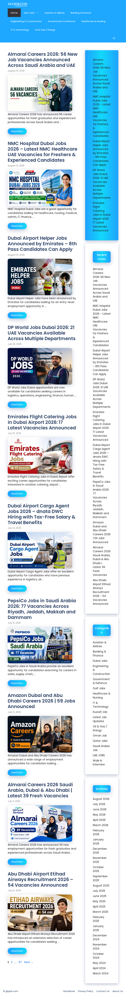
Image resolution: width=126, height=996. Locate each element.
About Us (117, 991)
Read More (17, 131)
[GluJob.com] (18, 4)
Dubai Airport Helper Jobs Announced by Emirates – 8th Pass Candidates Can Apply (42, 244)
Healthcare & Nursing (93, 21)
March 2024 (100, 973)
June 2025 (99, 896)
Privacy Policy (85, 991)
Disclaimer (69, 991)
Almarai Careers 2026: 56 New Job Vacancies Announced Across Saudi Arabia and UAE (42, 60)
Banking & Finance (81, 12)
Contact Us (102, 991)
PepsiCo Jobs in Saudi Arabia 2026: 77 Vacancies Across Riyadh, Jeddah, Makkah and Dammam (42, 609)
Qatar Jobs (100, 741)
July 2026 (99, 804)
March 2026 (100, 825)
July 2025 (99, 891)
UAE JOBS (99, 755)
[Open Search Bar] (114, 38)
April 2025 (99, 906)
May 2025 (99, 901)
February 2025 (98, 919)
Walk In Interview (99, 762)
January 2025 (98, 928)
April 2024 (99, 968)
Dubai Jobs (100, 661)
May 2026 (99, 815)
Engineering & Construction (26, 21)
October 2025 (98, 869)
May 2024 (99, 963)
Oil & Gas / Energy (45, 29)
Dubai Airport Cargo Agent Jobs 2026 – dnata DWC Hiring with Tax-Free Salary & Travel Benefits (41, 514)
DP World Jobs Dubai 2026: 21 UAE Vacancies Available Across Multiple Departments (42, 333)
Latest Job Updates (99, 719)
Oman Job (100, 735)
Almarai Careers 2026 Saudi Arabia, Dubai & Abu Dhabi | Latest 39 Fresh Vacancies (40, 790)
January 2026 (98, 841)
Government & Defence (61, 21)
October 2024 (98, 956)
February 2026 (98, 832)
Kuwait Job (100, 712)
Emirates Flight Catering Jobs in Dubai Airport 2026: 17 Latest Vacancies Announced (42, 422)
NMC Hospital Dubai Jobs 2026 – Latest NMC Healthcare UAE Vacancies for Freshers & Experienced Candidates (42, 151)
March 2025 (100, 912)
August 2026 (101, 799)
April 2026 (99, 820)
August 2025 (101, 885)
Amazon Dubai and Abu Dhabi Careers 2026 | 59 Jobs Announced (41, 701)
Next (28, 962)
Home (14, 12)
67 (20, 962)
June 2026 (99, 809)
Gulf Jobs (29, 12)
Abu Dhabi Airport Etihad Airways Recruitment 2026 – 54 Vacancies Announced (40, 879)
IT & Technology (20, 29)
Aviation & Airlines (55, 12)
